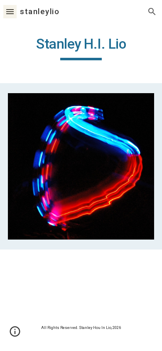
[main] (81, 48)
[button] (10, 11)
